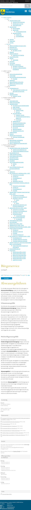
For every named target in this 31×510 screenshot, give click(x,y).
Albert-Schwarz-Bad (15, 102)
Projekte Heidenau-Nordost (20, 239)
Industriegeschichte (21, 31)
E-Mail (2, 411)
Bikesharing (13, 85)
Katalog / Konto (17, 96)
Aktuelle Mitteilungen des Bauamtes (19, 148)
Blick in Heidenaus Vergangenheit (18, 143)
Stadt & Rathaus (7, 17)
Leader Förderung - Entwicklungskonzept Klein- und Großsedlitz (20, 243)
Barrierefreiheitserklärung (6, 2)
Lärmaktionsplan (14, 157)
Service (18, 112)
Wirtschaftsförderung (15, 249)
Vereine (12, 134)
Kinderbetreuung (14, 88)
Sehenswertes (10, 138)
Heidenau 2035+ (17, 33)
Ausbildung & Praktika (18, 55)
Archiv (17, 200)
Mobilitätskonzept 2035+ (16, 156)
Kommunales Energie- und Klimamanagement (16, 167)
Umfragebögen (20, 36)
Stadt (7, 19)
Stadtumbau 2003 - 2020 (16, 223)
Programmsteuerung (18, 234)
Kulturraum (12, 250)
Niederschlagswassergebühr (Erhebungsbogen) (12, 432)
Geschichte (15, 30)
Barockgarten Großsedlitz (16, 140)
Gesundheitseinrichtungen (16, 82)
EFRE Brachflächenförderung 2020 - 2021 (20, 227)
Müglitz (14, 164)
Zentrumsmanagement (19, 217)
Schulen (12, 93)
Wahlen (11, 58)
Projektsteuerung (17, 178)
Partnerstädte (16, 28)
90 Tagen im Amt (17, 50)
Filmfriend (18, 120)
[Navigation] (25, 10)
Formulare (12, 63)
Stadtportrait (13, 27)
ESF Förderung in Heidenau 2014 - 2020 (20, 236)
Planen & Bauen (10, 146)
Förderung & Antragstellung (20, 197)
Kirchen (12, 42)
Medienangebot (17, 108)
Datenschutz (15, 2)
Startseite (2, 1)
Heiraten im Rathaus (18, 66)
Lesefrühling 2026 (17, 260)
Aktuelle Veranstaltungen (19, 123)
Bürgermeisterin (14, 49)
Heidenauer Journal (18, 23)
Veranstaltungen (17, 25)
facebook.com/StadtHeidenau (8, 508)
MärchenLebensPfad (15, 142)
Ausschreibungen (14, 57)
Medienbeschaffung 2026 (19, 258)
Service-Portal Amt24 (7, 494)
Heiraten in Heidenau (15, 64)
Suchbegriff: (4, 270)
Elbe (14, 165)
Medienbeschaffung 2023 (19, 252)
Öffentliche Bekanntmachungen (18, 46)
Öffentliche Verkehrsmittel (16, 83)
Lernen (8, 86)
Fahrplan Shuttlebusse (18, 137)
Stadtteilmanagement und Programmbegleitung (20, 205)
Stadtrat (12, 52)
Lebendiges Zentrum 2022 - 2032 (18, 208)
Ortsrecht (12, 61)
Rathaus (8, 44)
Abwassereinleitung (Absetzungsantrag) (11, 430)
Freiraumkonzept (17, 214)
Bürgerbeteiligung (14, 153)
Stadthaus (12, 80)
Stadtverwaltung (14, 53)
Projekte (15, 79)
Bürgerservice (13, 47)
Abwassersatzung (6, 424)
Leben (8, 72)
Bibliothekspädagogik (18, 124)
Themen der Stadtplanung (19, 149)
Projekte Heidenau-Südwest (20, 241)
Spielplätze (12, 75)
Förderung (15, 176)
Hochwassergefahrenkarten (17, 162)
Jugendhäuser (13, 132)
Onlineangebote (17, 113)
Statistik (12, 39)
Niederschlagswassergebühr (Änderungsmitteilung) (13, 435)
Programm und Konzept (19, 186)
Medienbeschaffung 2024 (19, 253)
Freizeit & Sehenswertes (9, 97)
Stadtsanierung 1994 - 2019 (17, 225)
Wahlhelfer (15, 60)
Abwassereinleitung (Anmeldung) (9, 426)
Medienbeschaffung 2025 (19, 256)
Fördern (8, 170)
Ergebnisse (19, 35)
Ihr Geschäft (19, 219)
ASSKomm (12, 171)
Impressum (12, 1)
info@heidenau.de (11, 507)
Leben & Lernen (7, 71)
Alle (29, 275)
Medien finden (19, 110)
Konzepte (12, 160)
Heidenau (10, 11)
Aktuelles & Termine (18, 181)
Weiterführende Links (18, 131)
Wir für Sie (15, 127)
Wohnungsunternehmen (16, 74)
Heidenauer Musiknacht (16, 135)
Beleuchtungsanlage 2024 (19, 255)
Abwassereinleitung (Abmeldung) (9, 428)
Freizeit (8, 99)
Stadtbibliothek (14, 94)
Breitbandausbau (14, 159)
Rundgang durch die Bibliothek (21, 105)
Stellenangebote (17, 129)
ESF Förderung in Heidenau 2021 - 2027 (20, 173)
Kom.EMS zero (13, 222)
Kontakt (7, 1)
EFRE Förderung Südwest (16, 228)
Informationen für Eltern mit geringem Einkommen (20, 90)
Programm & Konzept (18, 175)
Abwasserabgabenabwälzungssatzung (10, 421)
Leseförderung (16, 121)
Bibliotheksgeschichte (18, 126)
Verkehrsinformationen (19, 22)
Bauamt (2, 402)
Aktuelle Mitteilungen (15, 20)
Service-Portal (16, 451)
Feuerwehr (12, 41)
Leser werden (16, 107)
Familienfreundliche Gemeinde (18, 77)
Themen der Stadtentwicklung (20, 151)
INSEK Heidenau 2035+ (15, 154)
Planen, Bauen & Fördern (9, 145)
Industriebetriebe (20, 216)
